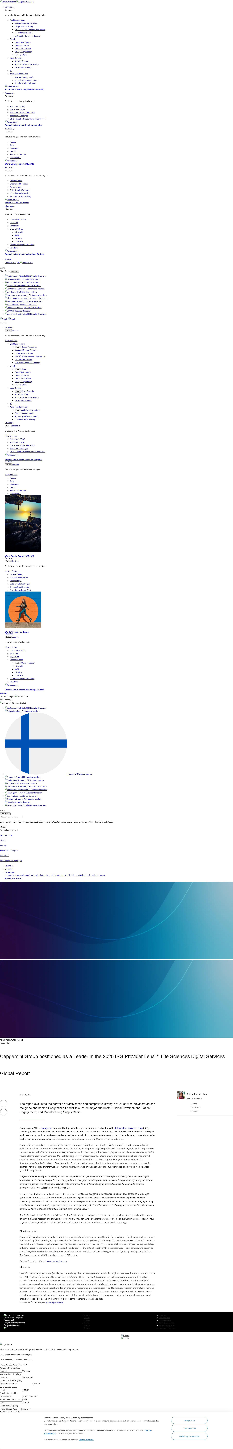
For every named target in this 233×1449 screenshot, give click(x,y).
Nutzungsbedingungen (167, 1328)
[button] (13, 7)
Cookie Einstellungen (166, 1323)
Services (15, 330)
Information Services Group (129, 1128)
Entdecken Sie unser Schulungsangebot (23, 125)
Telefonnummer (30, 1396)
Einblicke (15, 464)
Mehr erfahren (11, 340)
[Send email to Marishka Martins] (188, 1107)
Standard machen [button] (38, 276)
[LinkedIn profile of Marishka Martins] (188, 1111)
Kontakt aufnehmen (13, 878)
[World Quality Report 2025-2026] (119, 160)
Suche (3, 827)
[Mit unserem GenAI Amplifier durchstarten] (119, 86)
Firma (25, 1402)
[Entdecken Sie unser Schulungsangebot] (119, 121)
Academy (16, 425)
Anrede (23, 1364)
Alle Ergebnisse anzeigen (11, 860)
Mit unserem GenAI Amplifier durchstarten (24, 89)
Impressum (163, 1315)
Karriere (15, 561)
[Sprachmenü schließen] (11, 700)
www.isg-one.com (55, 1302)
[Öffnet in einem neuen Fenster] (125, 1336)
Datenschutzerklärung (167, 1325)
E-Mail (25, 1390)
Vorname (27, 1371)
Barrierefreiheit (164, 1318)
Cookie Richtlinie (165, 1320)
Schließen (14, 271)
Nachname (27, 1377)
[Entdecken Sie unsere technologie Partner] (119, 250)
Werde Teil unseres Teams (17, 203)
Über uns (15, 637)
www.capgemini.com (56, 1261)
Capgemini (46, 1128)
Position (26, 1409)
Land (37, 1383)
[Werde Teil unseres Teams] (119, 199)
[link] (17, 1)
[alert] (116, 1349)
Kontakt (86, 1328)
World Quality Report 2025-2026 (19, 164)
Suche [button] (2, 267)
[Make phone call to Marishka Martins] (188, 1103)
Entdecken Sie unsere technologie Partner (24, 254)
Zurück (8, 331)
